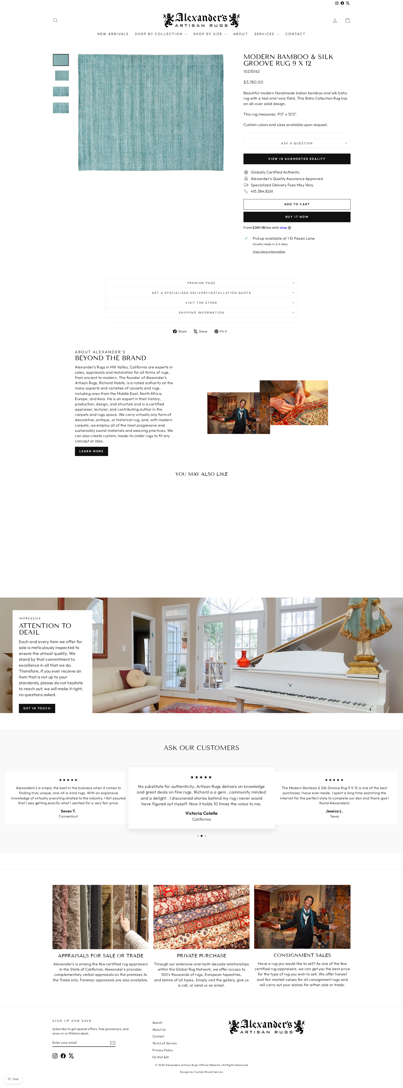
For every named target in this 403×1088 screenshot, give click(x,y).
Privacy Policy (162, 1050)
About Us (159, 1029)
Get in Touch (37, 708)
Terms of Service (164, 1043)
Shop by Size (208, 34)
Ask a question (297, 143)
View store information (269, 252)
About (240, 34)
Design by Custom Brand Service (201, 1072)
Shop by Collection (159, 34)
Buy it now (297, 217)
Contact (295, 34)
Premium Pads (201, 283)
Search (157, 1023)
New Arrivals (113, 34)
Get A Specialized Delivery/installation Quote (201, 293)
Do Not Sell (160, 1057)
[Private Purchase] (201, 917)
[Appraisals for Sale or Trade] (100, 917)
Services (265, 34)
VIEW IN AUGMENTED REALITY (297, 159)
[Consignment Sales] (302, 917)
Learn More (91, 451)
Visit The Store (201, 303)
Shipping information (201, 312)
